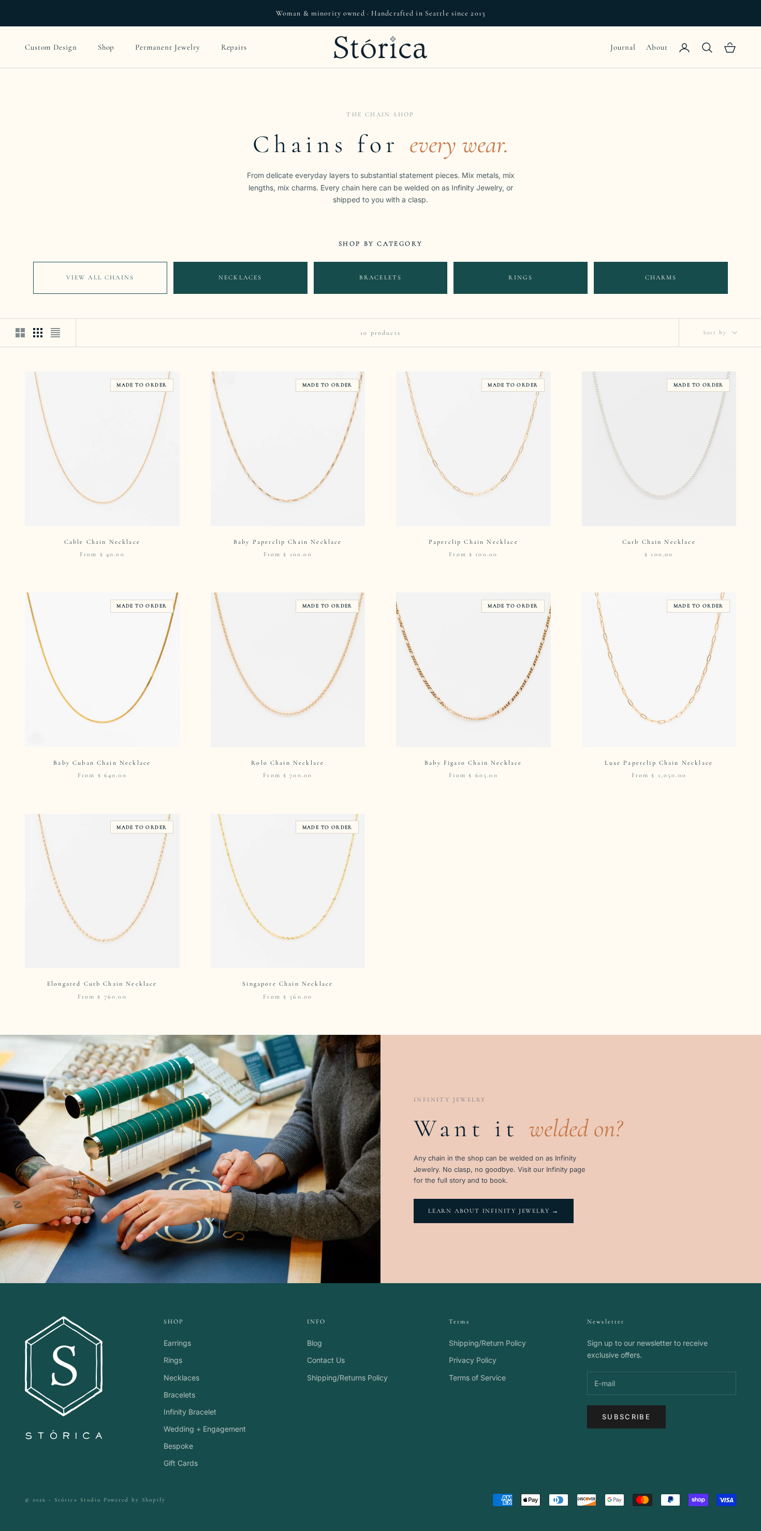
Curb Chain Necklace (659, 541)
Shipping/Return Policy (487, 1343)
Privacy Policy (472, 1360)
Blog (314, 1343)
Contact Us (326, 1360)
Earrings (177, 1343)
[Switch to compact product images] (55, 333)
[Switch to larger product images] (20, 333)
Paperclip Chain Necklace (473, 541)
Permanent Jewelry (167, 47)
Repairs (234, 47)
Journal (622, 47)
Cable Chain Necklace (102, 541)
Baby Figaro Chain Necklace (473, 762)
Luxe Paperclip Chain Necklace (659, 762)
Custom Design (51, 47)
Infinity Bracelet (190, 1411)
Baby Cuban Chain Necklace (102, 762)
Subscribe (626, 1417)
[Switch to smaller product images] (37, 333)
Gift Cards (181, 1463)
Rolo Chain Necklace (287, 762)
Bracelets (380, 277)
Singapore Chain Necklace (287, 983)
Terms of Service (477, 1377)
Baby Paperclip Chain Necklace (287, 541)
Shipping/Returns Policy (347, 1377)
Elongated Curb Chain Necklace (102, 983)
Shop (106, 47)
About (657, 47)
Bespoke (178, 1445)
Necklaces (240, 277)
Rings (520, 277)
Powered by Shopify (135, 1499)
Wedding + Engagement (205, 1428)
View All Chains (100, 277)
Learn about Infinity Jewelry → (493, 1210)
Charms (661, 277)
